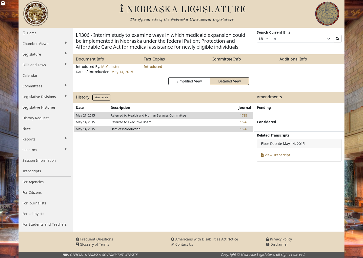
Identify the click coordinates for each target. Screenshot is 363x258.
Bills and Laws (34, 64)
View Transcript (277, 155)
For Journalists (34, 203)
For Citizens (32, 192)
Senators (29, 149)
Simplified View (189, 81)
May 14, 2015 (122, 71)
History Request (35, 118)
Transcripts (31, 171)
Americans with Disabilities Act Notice (206, 239)
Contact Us (183, 244)
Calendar (30, 75)
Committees (32, 86)
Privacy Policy (280, 239)
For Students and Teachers (44, 224)
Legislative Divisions (39, 96)
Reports (28, 139)
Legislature (31, 54)
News (27, 128)
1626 (243, 122)
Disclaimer (278, 244)
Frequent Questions (96, 239)
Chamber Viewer (36, 43)
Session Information (39, 160)
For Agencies (33, 181)
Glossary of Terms (94, 244)
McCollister (110, 66)
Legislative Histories (39, 107)
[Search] (338, 38)
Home (31, 33)
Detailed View (229, 81)
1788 (243, 115)
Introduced (153, 66)
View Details (101, 97)
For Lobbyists (33, 213)
